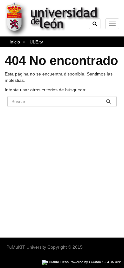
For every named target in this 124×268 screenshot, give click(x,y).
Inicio (15, 41)
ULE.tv (36, 41)
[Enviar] (108, 101)
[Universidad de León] (55, 35)
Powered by (95, 262)
